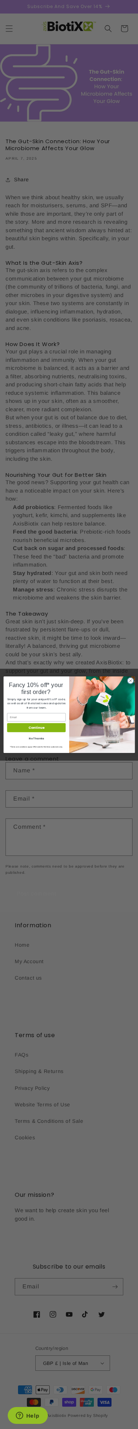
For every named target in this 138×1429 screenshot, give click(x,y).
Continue (36, 727)
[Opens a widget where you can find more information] (27, 1416)
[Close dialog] (130, 680)
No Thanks (36, 738)
